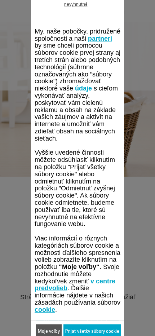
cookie (45, 309)
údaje (83, 88)
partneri (100, 38)
